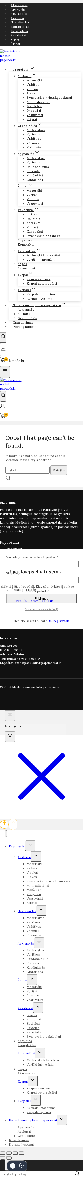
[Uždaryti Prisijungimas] (10, 715)
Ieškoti (78, 1175)
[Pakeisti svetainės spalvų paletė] (17, 1165)
